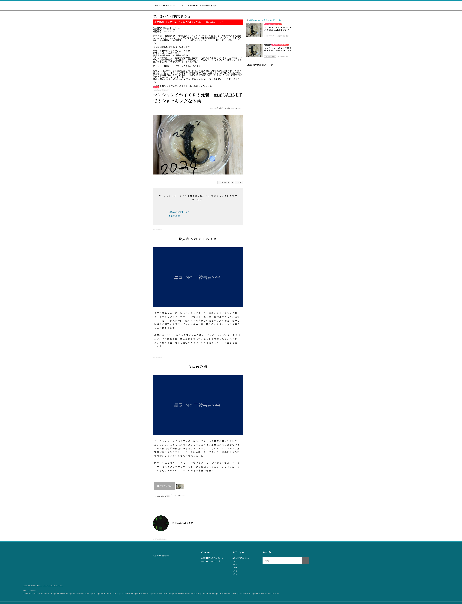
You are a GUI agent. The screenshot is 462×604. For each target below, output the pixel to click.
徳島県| (214, 593)
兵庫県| (170, 593)
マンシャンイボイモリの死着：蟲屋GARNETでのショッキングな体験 (278, 30)
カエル (234, 564)
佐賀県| (240, 593)
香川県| (219, 593)
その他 (234, 571)
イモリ (234, 561)
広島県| (203, 593)
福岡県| (235, 593)
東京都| (89, 593)
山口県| (209, 593)
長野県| (128, 593)
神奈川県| (95, 593)
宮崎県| (261, 593)
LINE (240, 182)
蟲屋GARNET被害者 (236, 108)
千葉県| (84, 593)
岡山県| (198, 593)
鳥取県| (187, 593)
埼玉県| (78, 593)
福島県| (57, 593)
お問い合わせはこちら (213, 22)
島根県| (193, 593)
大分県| (256, 593)
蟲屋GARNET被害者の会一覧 (210, 561)
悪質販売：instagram (164, 31)
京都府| (159, 593)
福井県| (117, 593)
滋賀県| (154, 593)
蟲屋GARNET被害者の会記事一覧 (202, 5)
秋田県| (47, 593)
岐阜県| (133, 593)
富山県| (106, 593)
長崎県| (246, 593)
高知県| (230, 593)
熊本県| (251, 593)
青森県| (31, 593)
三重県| (149, 593)
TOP (181, 5)
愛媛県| (224, 593)
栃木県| (68, 593)
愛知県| (143, 593)
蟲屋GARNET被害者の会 (240, 558)
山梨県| (122, 593)
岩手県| (36, 593)
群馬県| (73, 593)
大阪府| (165, 593)
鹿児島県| (267, 593)
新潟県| (101, 593)
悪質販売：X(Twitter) (164, 29)
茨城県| (62, 593)
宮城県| (41, 593)
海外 (278, 593)
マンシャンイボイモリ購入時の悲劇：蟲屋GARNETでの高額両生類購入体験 (278, 50)
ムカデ (234, 567)
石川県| (112, 593)
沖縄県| (274, 593)
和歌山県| (181, 593)
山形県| (52, 593)
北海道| (25, 593)
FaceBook (224, 182)
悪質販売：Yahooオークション (167, 27)
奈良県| (175, 593)
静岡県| (138, 593)
